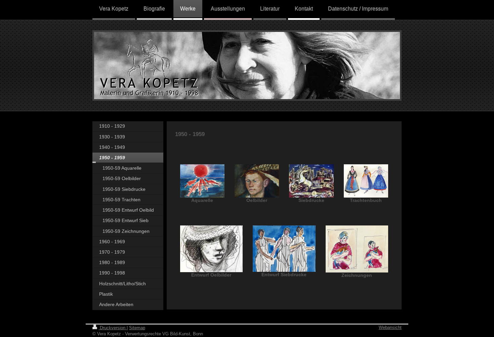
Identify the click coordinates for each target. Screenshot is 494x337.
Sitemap (137, 327)
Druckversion (112, 327)
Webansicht (390, 327)
